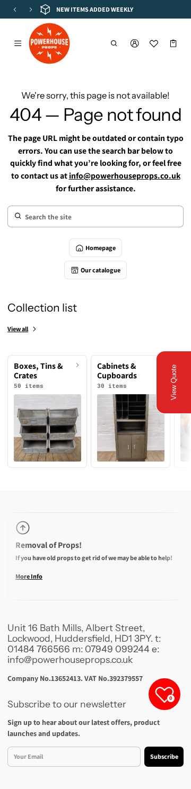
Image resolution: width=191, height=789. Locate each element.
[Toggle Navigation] (17, 43)
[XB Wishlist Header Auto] (154, 43)
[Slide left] (14, 9)
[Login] (134, 43)
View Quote (174, 382)
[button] (114, 43)
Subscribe (164, 756)
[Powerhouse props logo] (49, 43)
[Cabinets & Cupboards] (130, 411)
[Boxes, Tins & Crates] (47, 411)
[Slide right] (30, 9)
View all (17, 328)
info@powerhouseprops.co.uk (124, 175)
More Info (28, 576)
